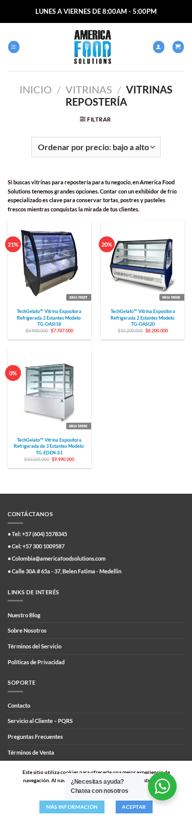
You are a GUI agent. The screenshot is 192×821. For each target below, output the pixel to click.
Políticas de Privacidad (36, 662)
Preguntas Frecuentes (35, 736)
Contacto (19, 705)
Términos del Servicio (34, 646)
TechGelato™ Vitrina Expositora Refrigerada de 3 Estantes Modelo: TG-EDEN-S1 (49, 446)
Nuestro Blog (24, 615)
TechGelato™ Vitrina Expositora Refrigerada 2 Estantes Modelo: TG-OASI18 (49, 317)
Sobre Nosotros (27, 630)
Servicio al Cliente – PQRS (40, 720)
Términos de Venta (31, 752)
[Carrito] (178, 47)
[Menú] (13, 47)
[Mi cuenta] (158, 47)
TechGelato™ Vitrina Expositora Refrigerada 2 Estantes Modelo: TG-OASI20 (143, 317)
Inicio (35, 89)
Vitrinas (89, 89)
